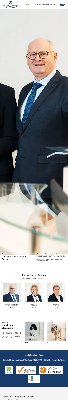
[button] (27, 5)
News (55, 4)
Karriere (39, 4)
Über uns (34, 4)
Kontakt (62, 4)
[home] (10, 4)
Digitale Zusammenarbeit (47, 4)
